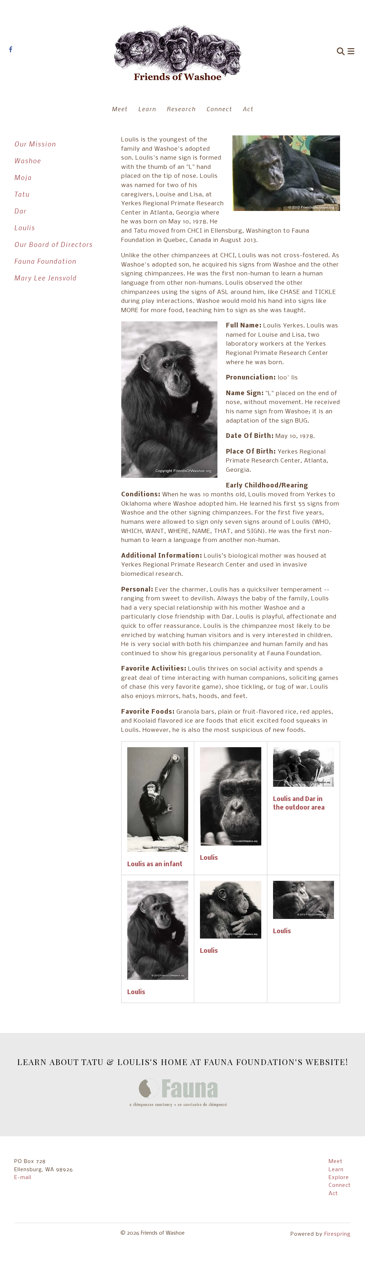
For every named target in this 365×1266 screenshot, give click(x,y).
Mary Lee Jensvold (45, 277)
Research (181, 109)
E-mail (22, 1177)
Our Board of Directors (53, 244)
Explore (339, 1177)
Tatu (22, 194)
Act (248, 109)
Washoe (27, 160)
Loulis (24, 227)
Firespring (337, 1234)
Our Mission (35, 143)
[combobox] (306, 52)
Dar (20, 210)
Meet (120, 109)
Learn (147, 109)
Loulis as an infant (154, 864)
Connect (219, 109)
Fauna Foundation (45, 261)
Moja (23, 177)
